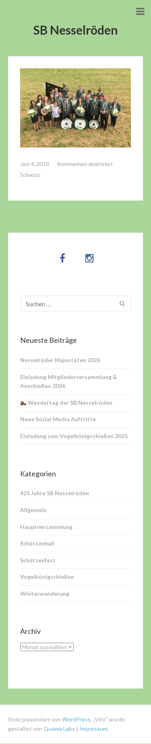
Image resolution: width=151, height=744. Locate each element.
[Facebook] (62, 258)
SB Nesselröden (75, 30)
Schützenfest (38, 560)
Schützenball (37, 543)
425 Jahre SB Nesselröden (54, 493)
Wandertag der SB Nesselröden (69, 402)
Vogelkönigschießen (47, 576)
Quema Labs (58, 728)
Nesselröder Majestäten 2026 (60, 360)
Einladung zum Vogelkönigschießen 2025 (74, 435)
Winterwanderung (44, 593)
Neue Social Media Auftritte (58, 419)
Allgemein (33, 509)
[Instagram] (90, 258)
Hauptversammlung (46, 526)
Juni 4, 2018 (34, 163)
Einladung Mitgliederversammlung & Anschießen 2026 (68, 381)
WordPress (76, 719)
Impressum (93, 728)
